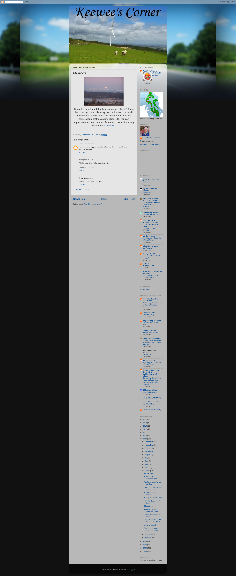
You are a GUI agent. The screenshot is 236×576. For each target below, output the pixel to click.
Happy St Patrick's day (153, 498)
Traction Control (149, 330)
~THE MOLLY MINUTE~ (152, 271)
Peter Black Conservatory (150, 478)
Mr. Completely (149, 236)
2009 (145, 439)
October (148, 448)
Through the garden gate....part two (152, 529)
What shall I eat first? (156, 74)
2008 (145, 542)
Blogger (132, 570)
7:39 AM (82, 184)
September (149, 451)
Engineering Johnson (152, 321)
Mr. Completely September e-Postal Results (152, 239)
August (148, 455)
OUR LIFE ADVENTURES (148, 265)
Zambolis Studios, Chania (152, 214)
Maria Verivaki (84, 144)
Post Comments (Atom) (93, 204)
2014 (145, 423)
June (147, 461)
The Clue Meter (149, 313)
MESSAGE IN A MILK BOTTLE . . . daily (151, 199)
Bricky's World (149, 254)
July (146, 458)
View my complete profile (150, 144)
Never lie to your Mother (150, 493)
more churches (148, 183)
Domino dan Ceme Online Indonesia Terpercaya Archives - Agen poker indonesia (152, 381)
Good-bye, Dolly (148, 315)
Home (104, 199)
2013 (145, 426)
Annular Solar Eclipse (150, 332)
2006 (145, 548)
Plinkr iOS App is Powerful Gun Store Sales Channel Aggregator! (152, 342)
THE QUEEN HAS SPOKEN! (149, 229)
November (149, 445)
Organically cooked (151, 212)
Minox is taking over (150, 392)
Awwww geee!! (150, 525)
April (147, 468)
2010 (145, 436)
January (148, 537)
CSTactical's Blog (150, 390)
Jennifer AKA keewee (151, 138)
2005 (145, 551)
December (149, 442)
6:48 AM (82, 171)
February (148, 534)
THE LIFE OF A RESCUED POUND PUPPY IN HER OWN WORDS (151, 223)
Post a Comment (82, 189)
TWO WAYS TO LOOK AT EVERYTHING (153, 521)
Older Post (129, 199)
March (147, 471)
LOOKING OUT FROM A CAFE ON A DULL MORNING (151, 204)
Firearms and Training (152, 338)
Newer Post (79, 199)
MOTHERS (148, 474)
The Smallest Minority (152, 410)
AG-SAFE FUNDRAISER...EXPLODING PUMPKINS (152, 275)
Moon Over (148, 506)
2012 (145, 429)
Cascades (109, 125)
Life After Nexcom (150, 246)
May (147, 464)
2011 (145, 432)
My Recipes (144, 289)
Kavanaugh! (147, 354)
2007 (145, 545)
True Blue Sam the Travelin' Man (150, 300)
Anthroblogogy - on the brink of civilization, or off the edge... (152, 373)
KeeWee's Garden (150, 71)
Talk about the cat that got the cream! (153, 488)
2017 (145, 419)
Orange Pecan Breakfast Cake (151, 510)
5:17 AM (82, 152)
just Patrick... (147, 248)
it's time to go (147, 193)
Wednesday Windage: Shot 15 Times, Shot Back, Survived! (152, 305)
